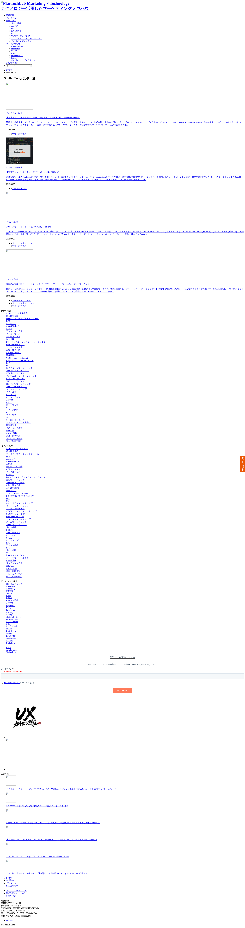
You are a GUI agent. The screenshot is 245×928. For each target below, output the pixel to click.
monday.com (11, 650)
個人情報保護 (12, 316)
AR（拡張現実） (13, 353)
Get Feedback (11, 626)
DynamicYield (17, 55)
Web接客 (10, 339)
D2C (8, 363)
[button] (242, 464)
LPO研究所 (11, 636)
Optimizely (15, 49)
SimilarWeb (11, 638)
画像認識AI (11, 355)
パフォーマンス (13, 334)
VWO (8, 608)
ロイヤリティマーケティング (19, 368)
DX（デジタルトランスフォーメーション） (26, 342)
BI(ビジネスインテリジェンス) (20, 361)
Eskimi (9, 598)
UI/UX (14, 28)
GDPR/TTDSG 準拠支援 (17, 313)
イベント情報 (12, 600)
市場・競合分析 (13, 350)
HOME (9, 70)
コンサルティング (14, 584)
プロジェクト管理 (14, 438)
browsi (9, 633)
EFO (8, 412)
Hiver (8, 596)
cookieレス (11, 323)
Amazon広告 (11, 433)
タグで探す (11, 20)
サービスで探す (13, 44)
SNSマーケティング (15, 381)
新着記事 (10, 15)
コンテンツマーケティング (18, 384)
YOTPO (14, 51)
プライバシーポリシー (16, 890)
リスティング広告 (14, 428)
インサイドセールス (15, 373)
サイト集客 (11, 415)
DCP (8, 321)
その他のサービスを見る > (23, 60)
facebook (10, 920)
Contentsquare (17, 46)
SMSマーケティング (15, 344)
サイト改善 (16, 23)
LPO (8, 407)
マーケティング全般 (21, 300)
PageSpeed (10, 605)
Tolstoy (9, 593)
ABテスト (15, 26)
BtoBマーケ (11, 631)
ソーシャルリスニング (16, 389)
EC (12, 33)
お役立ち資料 (12, 63)
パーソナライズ (13, 397)
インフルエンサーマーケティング (26, 38)
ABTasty (9, 612)
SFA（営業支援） (14, 441)
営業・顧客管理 (19, 134)
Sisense (14, 58)
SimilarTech (11, 652)
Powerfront (10, 610)
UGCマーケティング (20, 36)
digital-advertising (13, 617)
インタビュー (12, 18)
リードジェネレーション (23, 243)
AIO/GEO (10, 586)
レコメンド (11, 395)
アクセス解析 (12, 410)
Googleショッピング (15, 420)
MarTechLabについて (15, 893)
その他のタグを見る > (21, 41)
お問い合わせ (12, 896)
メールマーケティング (16, 387)
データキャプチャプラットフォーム (22, 319)
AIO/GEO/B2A (12, 326)
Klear (13, 53)
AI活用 (9, 328)
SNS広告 (10, 430)
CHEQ (9, 615)
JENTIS (9, 591)
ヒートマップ (12, 405)
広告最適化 (16, 31)
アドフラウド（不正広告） (18, 422)
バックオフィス (13, 336)
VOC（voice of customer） (17, 358)
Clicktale (9, 641)
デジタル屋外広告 (14, 331)
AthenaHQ (10, 589)
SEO (8, 417)
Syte (8, 624)
